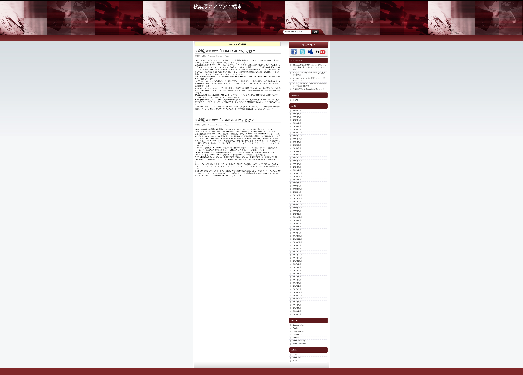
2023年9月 (297, 179)
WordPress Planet (299, 344)
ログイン (296, 355)
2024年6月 (297, 167)
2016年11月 (297, 295)
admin (227, 56)
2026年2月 (297, 126)
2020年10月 (297, 208)
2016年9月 (297, 302)
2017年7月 (297, 270)
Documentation (298, 325)
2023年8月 (297, 183)
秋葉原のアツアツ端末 (217, 6)
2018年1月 (297, 252)
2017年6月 (297, 273)
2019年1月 (297, 233)
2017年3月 (297, 283)
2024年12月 (297, 158)
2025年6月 (297, 151)
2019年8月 (297, 220)
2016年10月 (297, 299)
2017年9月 (297, 264)
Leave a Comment (216, 56)
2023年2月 (297, 186)
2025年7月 (297, 148)
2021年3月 (297, 201)
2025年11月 (297, 136)
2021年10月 (297, 198)
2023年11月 (297, 173)
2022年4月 (297, 192)
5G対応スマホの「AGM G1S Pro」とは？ (224, 120)
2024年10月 (297, 161)
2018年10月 (297, 242)
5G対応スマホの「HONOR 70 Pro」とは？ (225, 51)
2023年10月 (297, 176)
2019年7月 (297, 223)
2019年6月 (297, 226)
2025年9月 (297, 142)
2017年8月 (297, 267)
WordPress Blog (299, 341)
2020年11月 (297, 205)
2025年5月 (297, 154)
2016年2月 (297, 311)
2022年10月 (297, 189)
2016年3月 (297, 308)
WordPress (297, 358)
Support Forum (298, 334)
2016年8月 (297, 305)
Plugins (295, 328)
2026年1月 (297, 129)
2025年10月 (297, 139)
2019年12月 (297, 217)
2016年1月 (297, 314)
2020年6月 (297, 211)
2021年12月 (297, 195)
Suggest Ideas (298, 331)
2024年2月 (297, 170)
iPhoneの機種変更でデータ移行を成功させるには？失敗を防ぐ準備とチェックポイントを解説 (309, 67)
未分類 (295, 100)
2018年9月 (297, 245)
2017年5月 (297, 277)
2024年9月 (297, 164)
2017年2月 (297, 286)
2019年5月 (297, 230)
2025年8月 (297, 145)
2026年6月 (297, 114)
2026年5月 (297, 117)
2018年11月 (297, 239)
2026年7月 (297, 111)
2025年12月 (297, 132)
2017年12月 (297, 255)
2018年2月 (297, 248)
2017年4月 (297, 280)
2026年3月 (297, 123)
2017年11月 (297, 258)
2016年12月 (297, 292)
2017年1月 (297, 289)
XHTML (295, 361)
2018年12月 (297, 236)
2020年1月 (297, 214)
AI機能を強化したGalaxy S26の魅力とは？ (308, 89)
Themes (296, 337)
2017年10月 (297, 261)
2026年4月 (297, 120)
